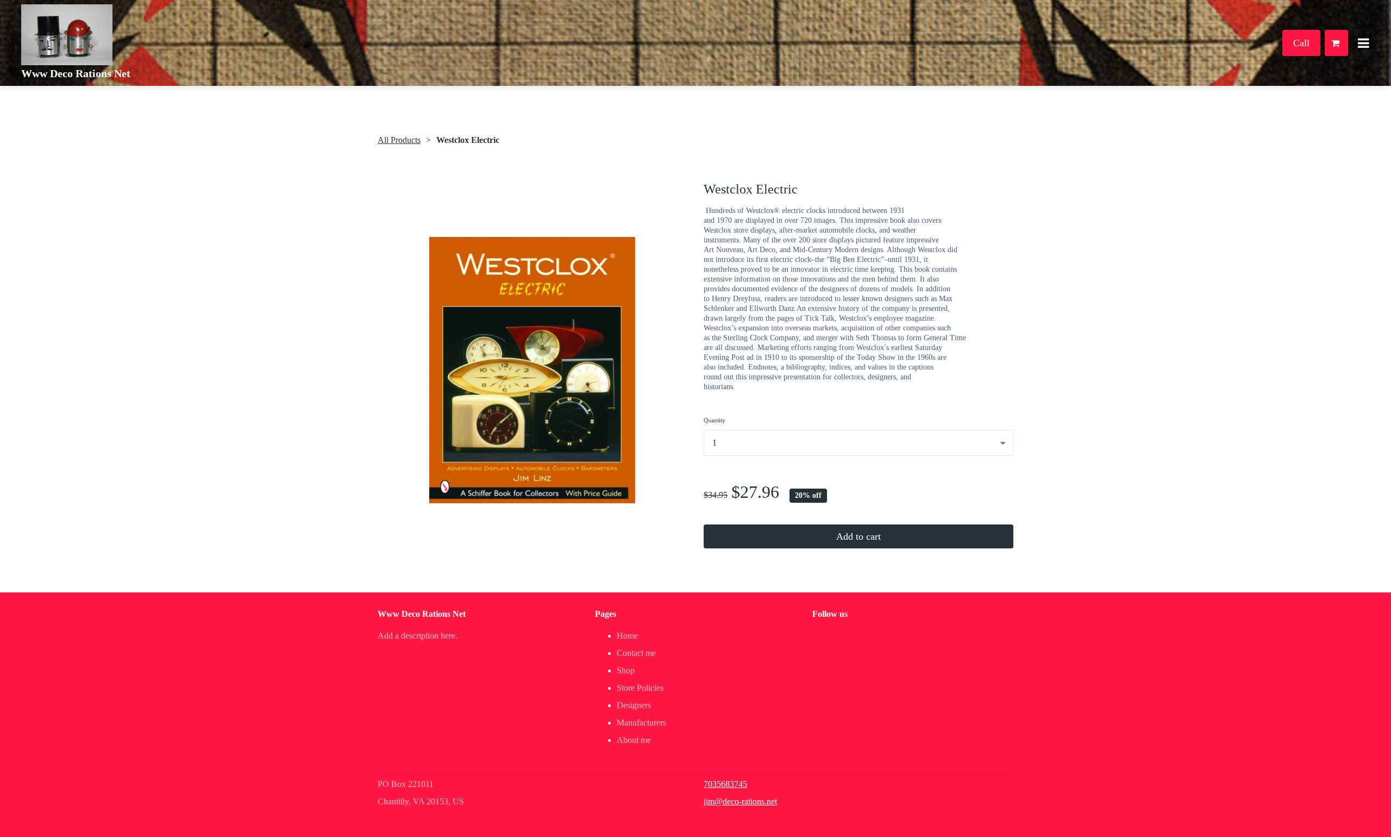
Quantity (714, 420)
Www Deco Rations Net (75, 73)
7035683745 (725, 784)
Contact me (636, 653)
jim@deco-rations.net (740, 801)
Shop (626, 670)
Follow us (830, 614)
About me (634, 740)
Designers (634, 705)
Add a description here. (418, 635)
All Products (399, 140)
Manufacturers (641, 722)
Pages (605, 614)
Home (627, 635)
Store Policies (640, 687)
